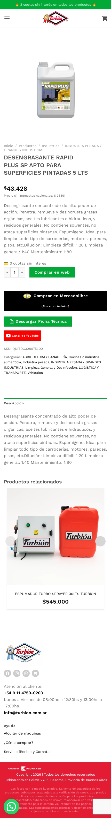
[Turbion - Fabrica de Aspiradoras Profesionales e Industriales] (55, 18)
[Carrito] (104, 18)
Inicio (8, 146)
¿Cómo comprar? (18, 742)
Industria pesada (36, 362)
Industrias (50, 146)
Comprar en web (52, 272)
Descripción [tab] (14, 403)
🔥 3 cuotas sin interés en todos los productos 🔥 (55, 4)
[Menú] (7, 18)
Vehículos (35, 373)
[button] (11, 806)
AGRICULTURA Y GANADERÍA (44, 357)
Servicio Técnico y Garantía (27, 752)
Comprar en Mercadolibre (60, 300)
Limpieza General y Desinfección (51, 367)
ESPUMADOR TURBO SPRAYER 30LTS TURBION (55, 594)
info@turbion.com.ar (25, 712)
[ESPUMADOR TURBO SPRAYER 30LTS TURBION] (55, 536)
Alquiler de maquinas (22, 733)
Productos (27, 146)
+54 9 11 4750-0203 (23, 692)
